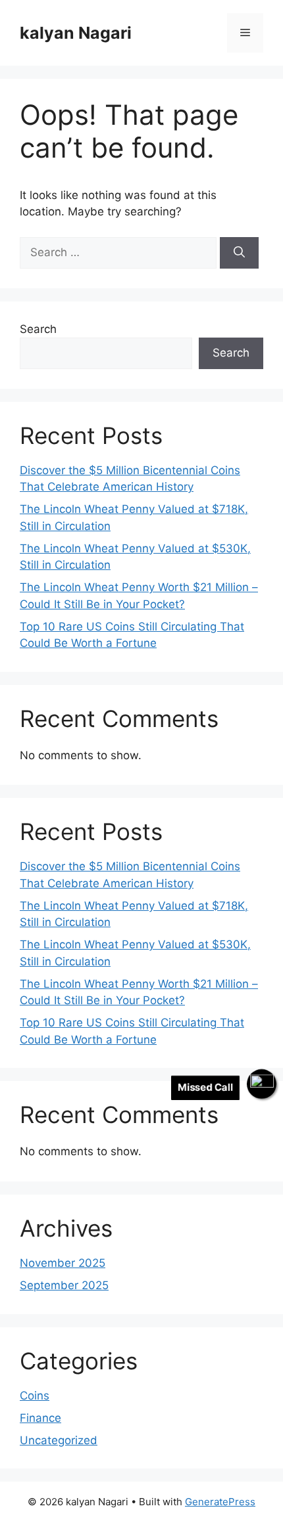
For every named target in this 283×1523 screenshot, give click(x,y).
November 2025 (62, 1262)
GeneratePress (220, 1501)
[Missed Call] (261, 1084)
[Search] (239, 253)
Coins (34, 1395)
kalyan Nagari (76, 33)
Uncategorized (58, 1440)
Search (38, 329)
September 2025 (64, 1285)
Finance (40, 1417)
